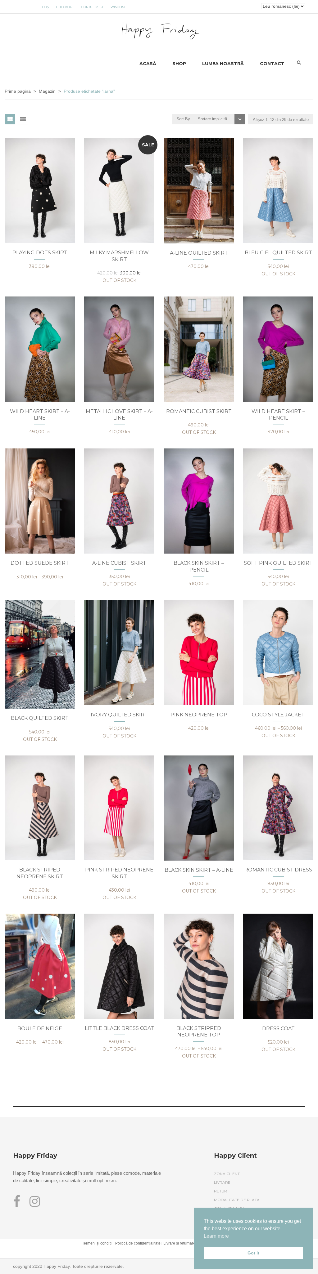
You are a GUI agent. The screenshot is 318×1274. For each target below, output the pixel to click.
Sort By (183, 119)
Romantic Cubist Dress (278, 870)
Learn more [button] (216, 1236)
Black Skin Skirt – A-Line (199, 870)
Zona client (227, 1173)
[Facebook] (19, 1204)
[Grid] (10, 119)
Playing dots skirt (39, 253)
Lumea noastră (223, 63)
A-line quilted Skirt (199, 253)
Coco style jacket (278, 715)
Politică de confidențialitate (138, 1243)
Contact (272, 63)
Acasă (147, 63)
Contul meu (92, 7)
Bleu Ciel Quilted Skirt (278, 253)
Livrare (222, 1182)
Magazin (47, 91)
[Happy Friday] (159, 29)
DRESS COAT (278, 1028)
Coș (45, 7)
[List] (23, 119)
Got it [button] (253, 1252)
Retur (220, 1191)
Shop (179, 63)
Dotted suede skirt (40, 563)
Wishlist (118, 7)
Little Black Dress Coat (119, 1028)
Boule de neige (39, 1028)
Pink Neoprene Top (198, 715)
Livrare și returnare (179, 1243)
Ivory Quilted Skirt (119, 715)
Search (299, 62)
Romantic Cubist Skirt (199, 411)
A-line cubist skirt (119, 563)
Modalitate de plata (237, 1199)
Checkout (65, 7)
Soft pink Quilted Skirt (278, 563)
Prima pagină (18, 91)
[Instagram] (35, 1204)
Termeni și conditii (97, 1243)
